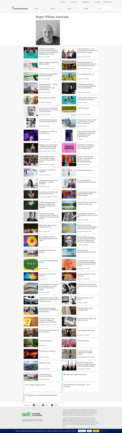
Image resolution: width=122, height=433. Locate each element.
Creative (97, 2)
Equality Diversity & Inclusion (91, 428)
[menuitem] (62, 3)
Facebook (34, 405)
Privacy (64, 428)
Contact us (74, 2)
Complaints (81, 428)
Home (36, 9)
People (86, 9)
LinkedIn (52, 405)
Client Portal (107, 2)
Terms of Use (70, 428)
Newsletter (85, 2)
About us (63, 2)
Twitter (43, 405)
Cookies (76, 428)
